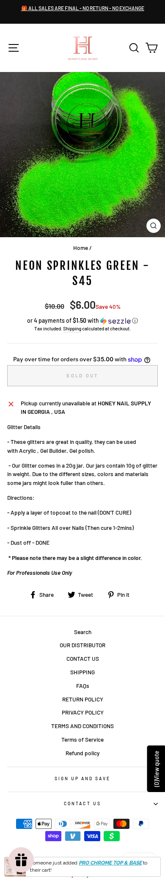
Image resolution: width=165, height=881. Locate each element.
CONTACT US (82, 658)
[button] (82, 321)
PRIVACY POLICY (83, 712)
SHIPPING (82, 672)
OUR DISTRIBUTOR (82, 644)
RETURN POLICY (82, 699)
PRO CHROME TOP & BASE (110, 863)
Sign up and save (83, 778)
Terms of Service (82, 739)
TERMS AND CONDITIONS (82, 725)
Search (82, 631)
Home (80, 247)
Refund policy (82, 752)
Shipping (72, 328)
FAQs (82, 685)
